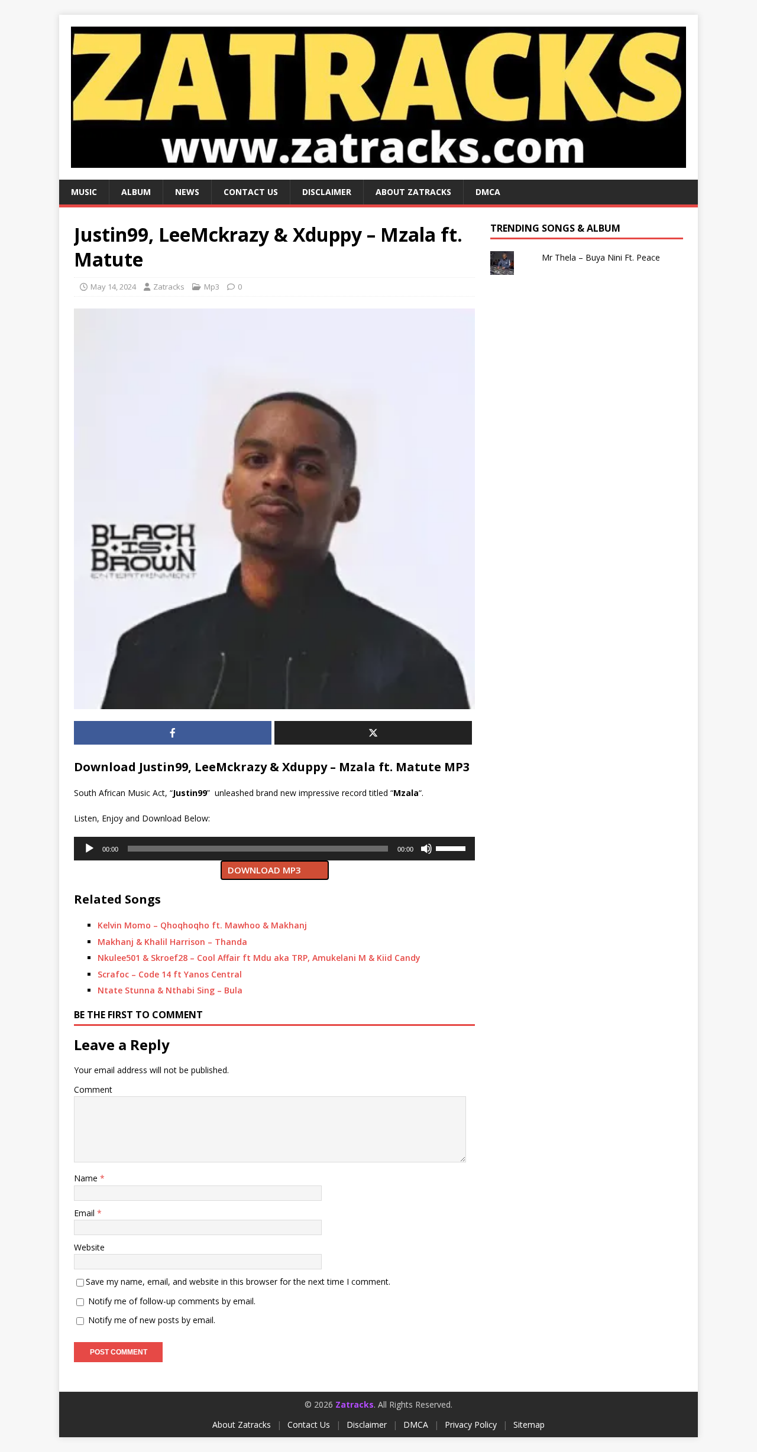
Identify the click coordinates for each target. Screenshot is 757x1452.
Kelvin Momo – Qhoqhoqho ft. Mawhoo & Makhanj (202, 925)
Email (85, 1213)
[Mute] (426, 849)
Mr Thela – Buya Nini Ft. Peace (601, 257)
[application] (274, 848)
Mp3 (211, 286)
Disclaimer (326, 191)
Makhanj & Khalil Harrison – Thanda (172, 941)
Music (84, 191)
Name (87, 1178)
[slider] (452, 847)
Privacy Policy (471, 1424)
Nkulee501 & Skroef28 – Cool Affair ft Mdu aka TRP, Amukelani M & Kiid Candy (259, 957)
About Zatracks (413, 191)
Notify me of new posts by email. (151, 1320)
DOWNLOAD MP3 (264, 870)
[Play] (89, 849)
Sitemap (529, 1424)
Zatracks (169, 286)
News (187, 191)
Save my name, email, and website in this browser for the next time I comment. (238, 1281)
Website (89, 1247)
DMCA (487, 191)
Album (136, 191)
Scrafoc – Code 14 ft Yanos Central (170, 974)
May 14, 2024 (113, 286)
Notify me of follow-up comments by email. (171, 1301)
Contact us (251, 191)
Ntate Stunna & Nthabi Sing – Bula (170, 990)
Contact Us (308, 1424)
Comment (93, 1089)
